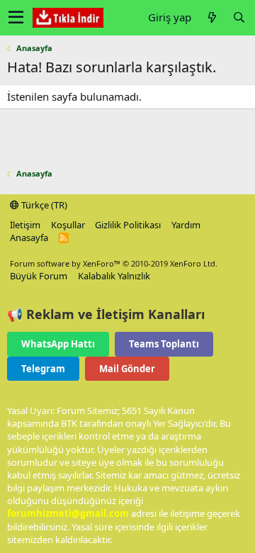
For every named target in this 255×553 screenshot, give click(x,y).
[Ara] (238, 17)
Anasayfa (29, 237)
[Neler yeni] (211, 17)
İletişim (25, 224)
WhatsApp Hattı (58, 343)
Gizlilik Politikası (128, 224)
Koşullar (68, 224)
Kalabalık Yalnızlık (114, 275)
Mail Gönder (127, 368)
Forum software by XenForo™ (113, 263)
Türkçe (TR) (43, 205)
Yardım (185, 224)
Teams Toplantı (164, 343)
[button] (16, 17)
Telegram (43, 368)
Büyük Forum (38, 275)
